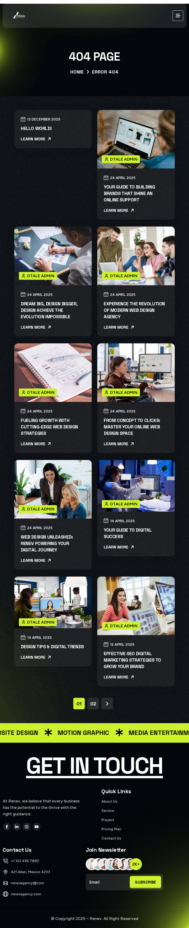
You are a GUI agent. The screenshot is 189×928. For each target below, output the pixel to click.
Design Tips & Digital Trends (52, 647)
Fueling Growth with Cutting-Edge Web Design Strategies (49, 426)
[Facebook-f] (7, 827)
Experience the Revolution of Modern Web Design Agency (134, 310)
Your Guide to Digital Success (128, 533)
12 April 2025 (122, 645)
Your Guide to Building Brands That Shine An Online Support (129, 193)
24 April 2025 (122, 178)
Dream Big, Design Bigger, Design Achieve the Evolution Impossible (49, 310)
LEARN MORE (34, 138)
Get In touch (94, 765)
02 (93, 704)
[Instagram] (27, 827)
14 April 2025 (122, 521)
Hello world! (36, 128)
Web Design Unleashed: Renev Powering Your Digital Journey (47, 543)
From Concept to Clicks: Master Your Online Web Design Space (132, 426)
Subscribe (145, 882)
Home (77, 72)
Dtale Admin (124, 159)
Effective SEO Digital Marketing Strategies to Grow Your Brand (132, 660)
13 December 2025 (43, 119)
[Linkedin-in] (17, 827)
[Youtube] (36, 827)
